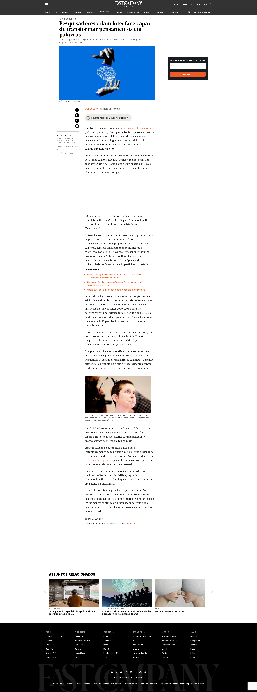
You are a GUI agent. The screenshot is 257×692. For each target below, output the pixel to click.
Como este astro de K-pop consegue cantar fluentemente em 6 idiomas (67, 152)
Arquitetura (108, 641)
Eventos (193, 636)
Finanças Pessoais (169, 641)
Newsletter (187, 4)
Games (49, 641)
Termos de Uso (131, 683)
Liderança (79, 645)
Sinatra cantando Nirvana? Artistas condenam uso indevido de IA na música (66, 140)
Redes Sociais (51, 657)
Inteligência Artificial (54, 636)
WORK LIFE (104, 12)
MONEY (65, 12)
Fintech (164, 649)
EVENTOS (174, 12)
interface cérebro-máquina (136, 128)
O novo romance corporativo (171, 611)
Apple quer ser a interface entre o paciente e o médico (116, 289)
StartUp (165, 657)
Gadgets (49, 649)
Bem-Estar (79, 636)
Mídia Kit (153, 683)
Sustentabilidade (140, 653)
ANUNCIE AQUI (201, 4)
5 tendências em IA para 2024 (67, 146)
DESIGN (90, 12)
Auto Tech (50, 645)
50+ (76, 657)
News (192, 657)
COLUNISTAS (133, 12)
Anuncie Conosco (83, 683)
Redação (97, 683)
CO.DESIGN (54, 608)
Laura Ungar (91, 109)
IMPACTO (77, 12)
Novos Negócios (168, 645)
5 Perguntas (195, 641)
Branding (107, 636)
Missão (70, 683)
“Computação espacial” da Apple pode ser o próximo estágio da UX (73, 612)
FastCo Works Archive (169, 683)
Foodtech (136, 657)
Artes (105, 657)
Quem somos (58, 683)
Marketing (107, 649)
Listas (192, 653)
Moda (105, 645)
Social (177, 4)
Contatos (144, 683)
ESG (134, 641)
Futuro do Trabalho (82, 641)
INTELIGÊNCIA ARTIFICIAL (115, 608)
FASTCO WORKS (201, 12)
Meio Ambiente (138, 645)
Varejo (164, 653)
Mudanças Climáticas (142, 636)
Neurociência (80, 653)
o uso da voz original (97, 460)
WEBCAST (160, 12)
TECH (47, 12)
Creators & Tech (52, 653)
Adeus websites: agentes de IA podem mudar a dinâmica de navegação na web (126, 612)
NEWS (119, 12)
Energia (136, 649)
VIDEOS (147, 12)
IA (56, 12)
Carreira (78, 649)
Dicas (192, 649)
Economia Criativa (169, 636)
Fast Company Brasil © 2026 (192, 683)
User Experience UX (110, 653)
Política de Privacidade (112, 683)
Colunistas (194, 645)
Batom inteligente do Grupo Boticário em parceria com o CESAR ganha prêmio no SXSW (117, 276)
